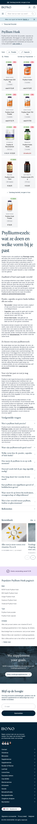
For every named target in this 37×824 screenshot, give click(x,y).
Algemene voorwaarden (9, 816)
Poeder (13, 52)
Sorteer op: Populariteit (25, 56)
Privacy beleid (22, 816)
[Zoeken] (32, 14)
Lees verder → (17, 44)
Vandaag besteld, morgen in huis (19, 192)
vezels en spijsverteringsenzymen (13, 294)
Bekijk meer (7, 642)
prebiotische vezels (26, 407)
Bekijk (26, 19)
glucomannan (14, 334)
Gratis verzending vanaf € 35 (20, 2)
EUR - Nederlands (10, 809)
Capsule (27, 52)
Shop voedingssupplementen (17, 674)
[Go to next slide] (32, 557)
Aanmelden (18, 713)
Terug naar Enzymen (10, 24)
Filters (6, 56)
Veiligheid (31, 816)
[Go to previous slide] (27, 557)
